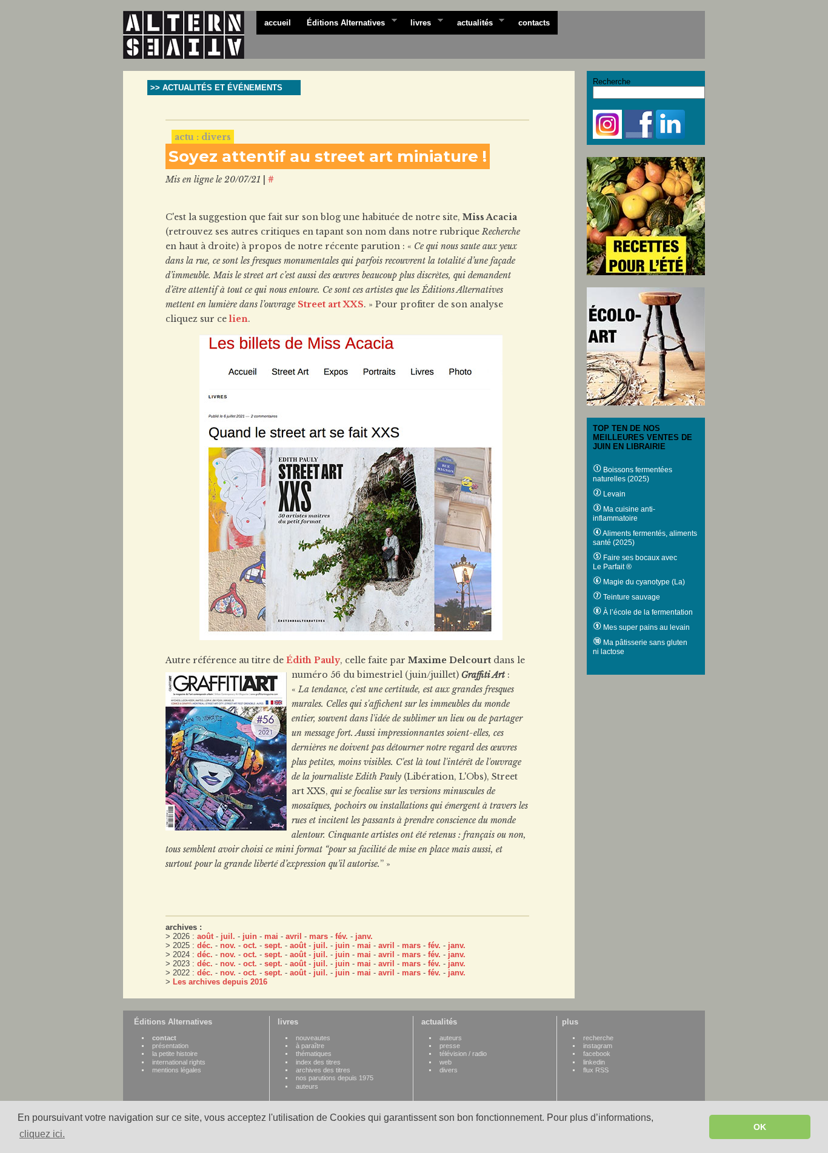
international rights (178, 1062)
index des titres (318, 1062)
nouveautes (313, 1037)
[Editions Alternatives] (189, 35)
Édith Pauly (313, 660)
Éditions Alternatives (342, 21)
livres (416, 21)
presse (449, 1045)
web (445, 1062)
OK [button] (759, 1127)
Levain (613, 494)
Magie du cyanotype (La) (643, 582)
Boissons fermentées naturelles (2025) (632, 474)
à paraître (310, 1045)
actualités (471, 21)
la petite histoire (175, 1053)
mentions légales (176, 1070)
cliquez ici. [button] (42, 1134)
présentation (170, 1045)
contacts (534, 22)
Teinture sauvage (630, 597)
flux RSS (596, 1070)
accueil (277, 22)
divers (448, 1070)
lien (238, 318)
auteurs (307, 1086)
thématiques (314, 1053)
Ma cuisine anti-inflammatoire (624, 514)
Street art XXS (331, 304)
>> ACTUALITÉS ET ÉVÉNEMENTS (216, 87)
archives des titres (323, 1070)
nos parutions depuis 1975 (334, 1077)
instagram (597, 1045)
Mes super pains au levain (645, 627)
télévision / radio (463, 1053)
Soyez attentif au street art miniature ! (328, 156)
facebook (596, 1053)
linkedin (594, 1062)
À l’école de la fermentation (647, 612)
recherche (598, 1037)
